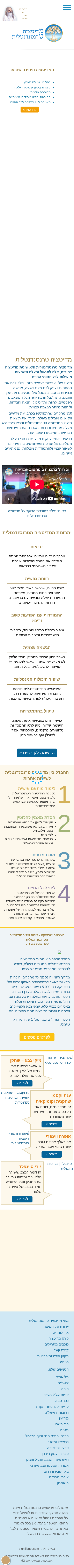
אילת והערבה (59, 1477)
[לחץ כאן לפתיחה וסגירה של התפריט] (67, 8)
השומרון (63, 1483)
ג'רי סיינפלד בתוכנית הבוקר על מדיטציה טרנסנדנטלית (37, 513)
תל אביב (62, 1377)
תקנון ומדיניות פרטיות (53, 1356)
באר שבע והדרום (56, 1471)
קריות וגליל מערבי (56, 1395)
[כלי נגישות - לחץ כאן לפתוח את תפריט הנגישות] (5, 1560)
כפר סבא (62, 1401)
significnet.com (29, 1548)
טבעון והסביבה (58, 1448)
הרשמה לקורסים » (37, 752)
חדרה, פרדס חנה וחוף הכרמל (47, 1436)
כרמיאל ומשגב (58, 1442)
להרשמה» (29, 109)
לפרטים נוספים (37, 1037)
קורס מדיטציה (59, 1338)
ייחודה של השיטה (56, 1327)
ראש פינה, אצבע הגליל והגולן (47, 1460)
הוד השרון (61, 1424)
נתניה (64, 1430)
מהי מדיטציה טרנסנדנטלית (49, 1321)
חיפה (65, 1389)
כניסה (64, 1362)
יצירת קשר (61, 1350)
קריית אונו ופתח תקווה (52, 1407)
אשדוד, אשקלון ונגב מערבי (49, 1466)
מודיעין (64, 1418)
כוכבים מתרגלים (57, 1344)
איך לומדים (60, 1332)
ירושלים (63, 1383)
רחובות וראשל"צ (57, 1413)
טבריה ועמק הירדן (55, 1454)
